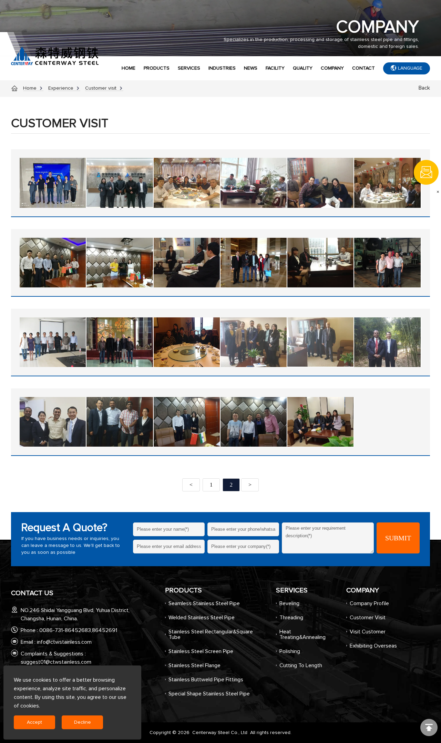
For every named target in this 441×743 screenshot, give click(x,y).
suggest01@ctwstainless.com (56, 662)
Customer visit (100, 88)
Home (128, 68)
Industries (222, 68)
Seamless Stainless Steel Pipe (204, 603)
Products (157, 68)
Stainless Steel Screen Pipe (200, 651)
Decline (82, 722)
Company (332, 68)
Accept (34, 722)
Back (424, 88)
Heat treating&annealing (302, 634)
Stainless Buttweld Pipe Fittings (205, 679)
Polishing (289, 651)
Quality (302, 68)
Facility (275, 68)
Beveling (289, 603)
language (410, 68)
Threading (291, 617)
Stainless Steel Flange (194, 665)
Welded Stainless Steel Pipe (201, 617)
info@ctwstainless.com (64, 642)
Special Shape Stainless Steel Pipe (209, 693)
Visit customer (368, 631)
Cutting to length (300, 665)
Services (189, 68)
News (250, 68)
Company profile (369, 603)
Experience (60, 88)
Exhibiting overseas (373, 646)
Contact (363, 68)
